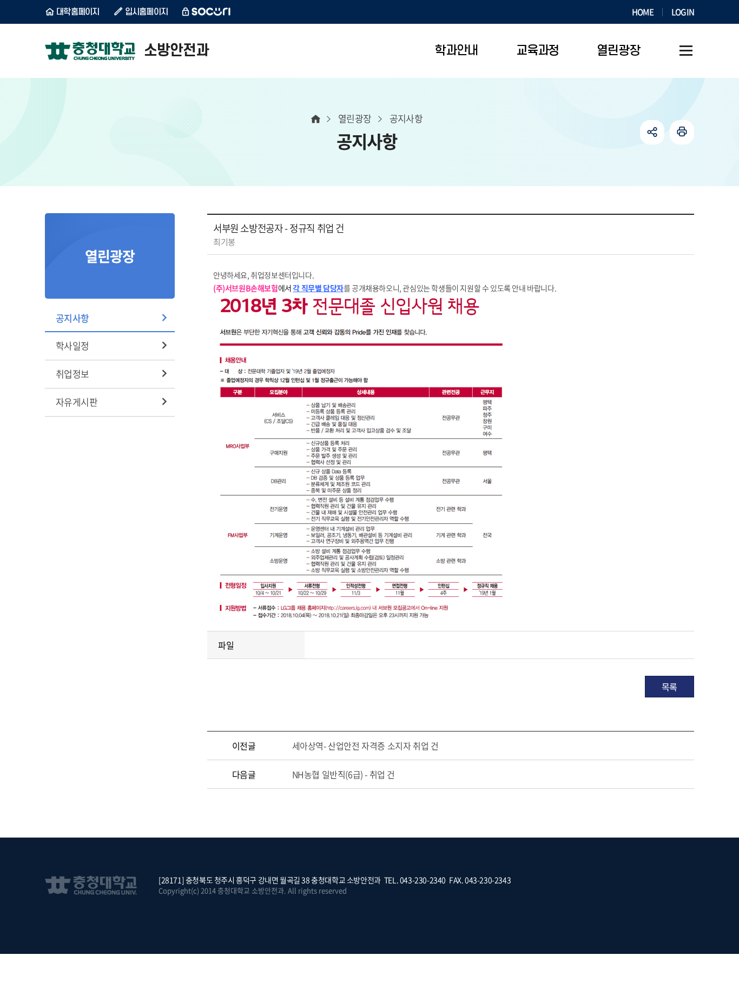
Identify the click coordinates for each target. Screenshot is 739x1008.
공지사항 (72, 318)
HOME (643, 12)
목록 (669, 686)
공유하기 (652, 132)
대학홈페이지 (78, 12)
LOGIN (682, 12)
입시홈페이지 (146, 12)
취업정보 (72, 373)
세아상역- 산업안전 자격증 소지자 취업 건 (365, 745)
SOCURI (207, 12)
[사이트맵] (686, 51)
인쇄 (682, 132)
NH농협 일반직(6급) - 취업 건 (343, 774)
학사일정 (72, 345)
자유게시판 (76, 402)
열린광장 (355, 118)
